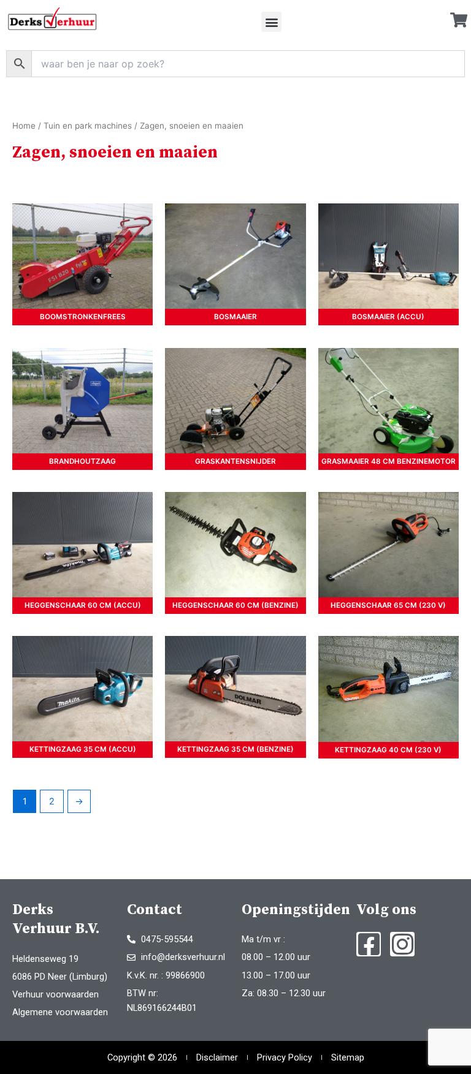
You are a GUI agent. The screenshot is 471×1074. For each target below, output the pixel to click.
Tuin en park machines (88, 125)
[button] (271, 22)
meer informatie (82, 256)
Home (24, 125)
